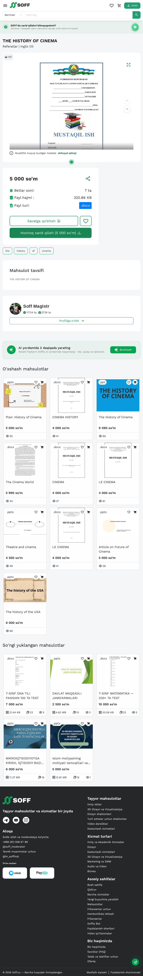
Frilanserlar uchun (99, 909)
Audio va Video (97, 866)
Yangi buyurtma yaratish (102, 899)
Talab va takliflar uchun (102, 956)
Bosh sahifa (94, 884)
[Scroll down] (127, 108)
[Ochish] (71, 162)
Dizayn (91, 847)
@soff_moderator (14, 846)
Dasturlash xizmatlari (101, 828)
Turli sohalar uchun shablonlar (107, 818)
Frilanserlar (94, 918)
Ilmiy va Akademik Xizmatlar (105, 842)
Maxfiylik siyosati (97, 972)
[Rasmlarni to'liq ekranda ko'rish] (128, 65)
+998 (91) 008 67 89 (15, 842)
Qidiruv (91, 889)
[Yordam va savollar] (135, 962)
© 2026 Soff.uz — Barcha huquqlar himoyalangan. (33, 972)
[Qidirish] (137, 15)
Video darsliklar (97, 823)
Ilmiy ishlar (94, 804)
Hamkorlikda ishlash (100, 913)
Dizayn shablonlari (99, 814)
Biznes (91, 871)
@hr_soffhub (11, 856)
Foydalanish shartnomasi (125, 972)
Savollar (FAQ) (96, 951)
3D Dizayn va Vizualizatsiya (104, 809)
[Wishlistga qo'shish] (86, 221)
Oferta (91, 961)
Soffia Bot (93, 923)
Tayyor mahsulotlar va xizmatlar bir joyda (38, 811)
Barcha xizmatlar (98, 894)
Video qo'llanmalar (99, 933)
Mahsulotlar (95, 904)
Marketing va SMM (99, 861)
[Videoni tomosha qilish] (135, 27)
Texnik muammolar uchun (19, 851)
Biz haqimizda (96, 946)
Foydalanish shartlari (100, 928)
